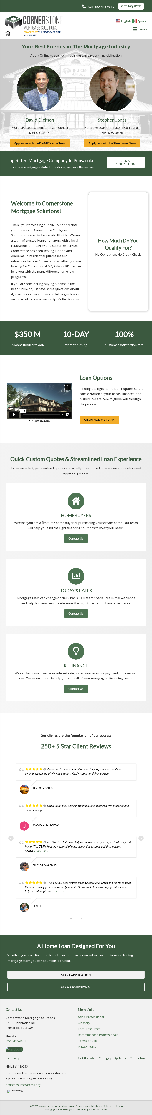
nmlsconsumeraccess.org (23, 1085)
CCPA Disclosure (98, 1109)
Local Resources (89, 1029)
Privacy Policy (87, 1047)
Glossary (84, 1023)
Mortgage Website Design (58, 1109)
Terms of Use (87, 1041)
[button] (98, 6)
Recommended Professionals (98, 1035)
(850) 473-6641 (16, 1041)
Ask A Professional (91, 1017)
